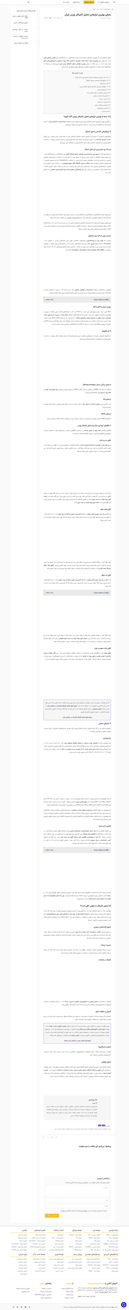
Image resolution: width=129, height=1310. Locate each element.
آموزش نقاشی (78, 1265)
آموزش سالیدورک (96, 1268)
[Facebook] (21, 1307)
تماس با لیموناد (68, 1298)
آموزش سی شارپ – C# (112, 1241)
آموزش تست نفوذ (59, 1244)
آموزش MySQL (78, 1250)
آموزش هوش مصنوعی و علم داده (110, 1250)
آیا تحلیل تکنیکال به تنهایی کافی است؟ (98, 93)
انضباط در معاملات (103, 102)
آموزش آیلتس (23, 1274)
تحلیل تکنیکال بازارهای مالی (72, 743)
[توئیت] (56, 1137)
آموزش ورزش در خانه (77, 1259)
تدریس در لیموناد (46, 1288)
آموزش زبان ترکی (23, 1265)
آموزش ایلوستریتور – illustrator (19, 1247)
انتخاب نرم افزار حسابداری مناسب (20, 30)
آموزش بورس (42, 1268)
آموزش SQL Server (113, 1247)
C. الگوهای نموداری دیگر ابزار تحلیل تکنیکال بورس (95, 87)
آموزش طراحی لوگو (22, 1238)
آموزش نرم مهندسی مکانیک (93, 1262)
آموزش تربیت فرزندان (58, 1268)
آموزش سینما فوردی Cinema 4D (37, 1247)
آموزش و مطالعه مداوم (102, 105)
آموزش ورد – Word (113, 1262)
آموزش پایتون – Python (112, 1235)
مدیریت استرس (59, 1271)
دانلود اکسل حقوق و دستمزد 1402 (56, 1167)
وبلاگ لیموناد (69, 1291)
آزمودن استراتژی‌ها (103, 108)
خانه (112, 9)
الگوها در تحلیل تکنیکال (100, 1129)
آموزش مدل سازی (22, 1235)
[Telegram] (17, 1307)
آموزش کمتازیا (41, 1250)
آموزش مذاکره (42, 1265)
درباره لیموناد (69, 1295)
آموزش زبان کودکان (22, 1271)
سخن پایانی (106, 111)
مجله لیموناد (107, 9)
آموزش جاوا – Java (113, 1238)
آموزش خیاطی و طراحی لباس (75, 1268)
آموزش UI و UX (23, 1241)
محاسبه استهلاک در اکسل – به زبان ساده (20, 37)
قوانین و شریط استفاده (23, 1288)
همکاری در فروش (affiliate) (43, 1295)
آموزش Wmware (59, 1241)
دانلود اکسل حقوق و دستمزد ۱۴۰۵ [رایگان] (90, 1155)
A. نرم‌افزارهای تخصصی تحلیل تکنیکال (98, 80)
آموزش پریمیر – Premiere (39, 1244)
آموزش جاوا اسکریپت (95, 1244)
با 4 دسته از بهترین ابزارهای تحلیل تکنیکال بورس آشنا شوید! (92, 77)
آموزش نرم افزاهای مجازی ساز (56, 1250)
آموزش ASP (97, 1241)
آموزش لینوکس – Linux (57, 1238)
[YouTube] (25, 1307)
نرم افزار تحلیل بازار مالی (60, 1129)
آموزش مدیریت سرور (58, 1247)
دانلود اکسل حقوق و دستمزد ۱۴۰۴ (56, 1155)
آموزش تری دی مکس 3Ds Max (19, 1250)
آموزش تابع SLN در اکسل (21, 23)
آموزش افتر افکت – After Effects (37, 1241)
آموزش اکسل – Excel (113, 1259)
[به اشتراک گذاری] (52, 1137)
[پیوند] (18, 2)
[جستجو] (28, 2)
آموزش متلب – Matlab (94, 1271)
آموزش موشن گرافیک (40, 1235)
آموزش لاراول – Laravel (94, 1238)
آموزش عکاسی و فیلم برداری (75, 1262)
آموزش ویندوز (115, 1271)
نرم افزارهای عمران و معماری (93, 1259)
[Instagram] (13, 1307)
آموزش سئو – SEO (95, 1250)
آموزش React (78, 1241)
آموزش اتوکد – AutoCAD (94, 1265)
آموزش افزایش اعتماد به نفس (56, 1259)
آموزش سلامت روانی (58, 1265)
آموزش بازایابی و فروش (39, 1262)
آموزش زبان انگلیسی (22, 1259)
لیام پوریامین (103, 18)
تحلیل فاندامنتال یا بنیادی (101, 96)
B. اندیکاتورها (105, 84)
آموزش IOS (79, 1238)
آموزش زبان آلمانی (22, 1262)
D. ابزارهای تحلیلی (103, 90)
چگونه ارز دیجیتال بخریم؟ (21, 43)
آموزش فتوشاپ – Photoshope (19, 1244)
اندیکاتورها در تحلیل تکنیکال (87, 1129)
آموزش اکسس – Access (112, 1268)
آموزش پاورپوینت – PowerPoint (110, 1265)
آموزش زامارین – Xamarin (75, 1247)
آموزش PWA (79, 1244)
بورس (93, 9)
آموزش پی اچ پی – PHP (94, 1235)
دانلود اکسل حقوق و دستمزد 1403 (91, 1167)
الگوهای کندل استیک (89, 834)
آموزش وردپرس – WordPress (92, 1247)
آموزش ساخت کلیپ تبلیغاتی (38, 1238)
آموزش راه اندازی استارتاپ (39, 1259)
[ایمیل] (29, 1307)
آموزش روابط (60, 1262)
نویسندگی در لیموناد (45, 1291)
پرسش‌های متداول (46, 1298)
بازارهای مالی (77, 1129)
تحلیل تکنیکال (70, 1129)
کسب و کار (99, 9)
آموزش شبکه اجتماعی (40, 1271)
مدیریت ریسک (104, 99)
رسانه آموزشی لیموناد (67, 1288)
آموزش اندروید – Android (75, 1235)
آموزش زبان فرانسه (22, 1268)
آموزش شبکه (60, 1235)
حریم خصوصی (25, 1291)
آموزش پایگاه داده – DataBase (110, 1244)
